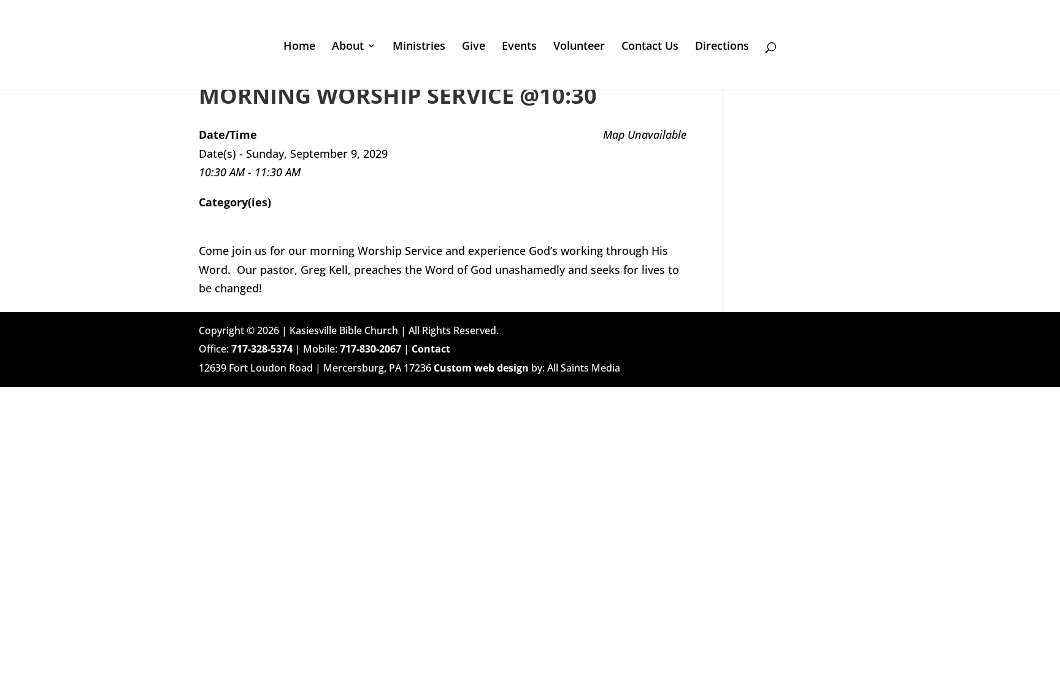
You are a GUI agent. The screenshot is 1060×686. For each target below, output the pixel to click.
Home (299, 47)
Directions (722, 47)
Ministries (419, 47)
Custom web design (481, 368)
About (348, 47)
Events (519, 47)
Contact (431, 349)
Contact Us (649, 47)
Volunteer (579, 47)
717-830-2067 (370, 349)
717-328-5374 (262, 349)
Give (473, 47)
